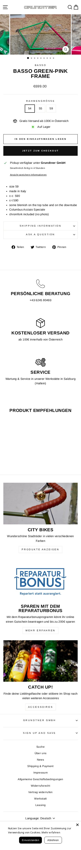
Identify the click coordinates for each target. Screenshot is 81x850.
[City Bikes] (40, 503)
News (40, 759)
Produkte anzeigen (40, 549)
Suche (40, 746)
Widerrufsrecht (40, 785)
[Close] (77, 825)
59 (51, 108)
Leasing (40, 805)
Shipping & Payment (40, 766)
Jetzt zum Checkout (40, 150)
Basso (40, 65)
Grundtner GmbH (39, 720)
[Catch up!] (40, 661)
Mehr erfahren (40, 630)
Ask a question (40, 234)
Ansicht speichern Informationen (28, 174)
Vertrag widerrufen (40, 792)
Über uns (41, 753)
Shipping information (41, 225)
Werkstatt (40, 798)
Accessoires (40, 707)
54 (29, 108)
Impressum (40, 772)
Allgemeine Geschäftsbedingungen (40, 779)
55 (40, 108)
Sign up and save (39, 733)
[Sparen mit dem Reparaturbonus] (40, 580)
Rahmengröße (40, 101)
